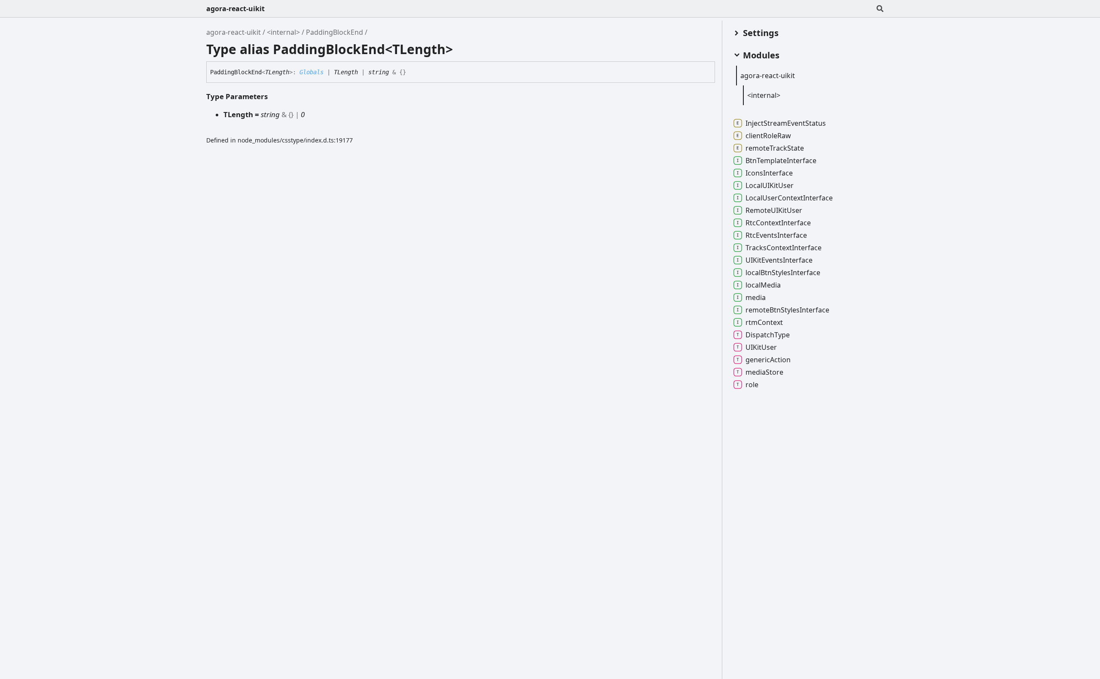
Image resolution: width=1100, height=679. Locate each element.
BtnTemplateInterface (781, 160)
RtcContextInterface (778, 222)
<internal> (283, 32)
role (752, 384)
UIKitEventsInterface (779, 260)
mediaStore (764, 372)
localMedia (763, 285)
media (756, 297)
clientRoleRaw (768, 135)
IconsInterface (769, 173)
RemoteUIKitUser (774, 210)
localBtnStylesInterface (783, 272)
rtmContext (764, 322)
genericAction (768, 359)
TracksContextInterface (784, 247)
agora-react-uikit (235, 8)
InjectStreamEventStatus (786, 123)
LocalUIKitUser (770, 185)
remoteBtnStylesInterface (787, 310)
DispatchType (768, 334)
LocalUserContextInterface (789, 198)
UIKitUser (761, 347)
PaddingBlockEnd (334, 32)
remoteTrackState (775, 148)
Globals (311, 72)
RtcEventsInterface (776, 235)
